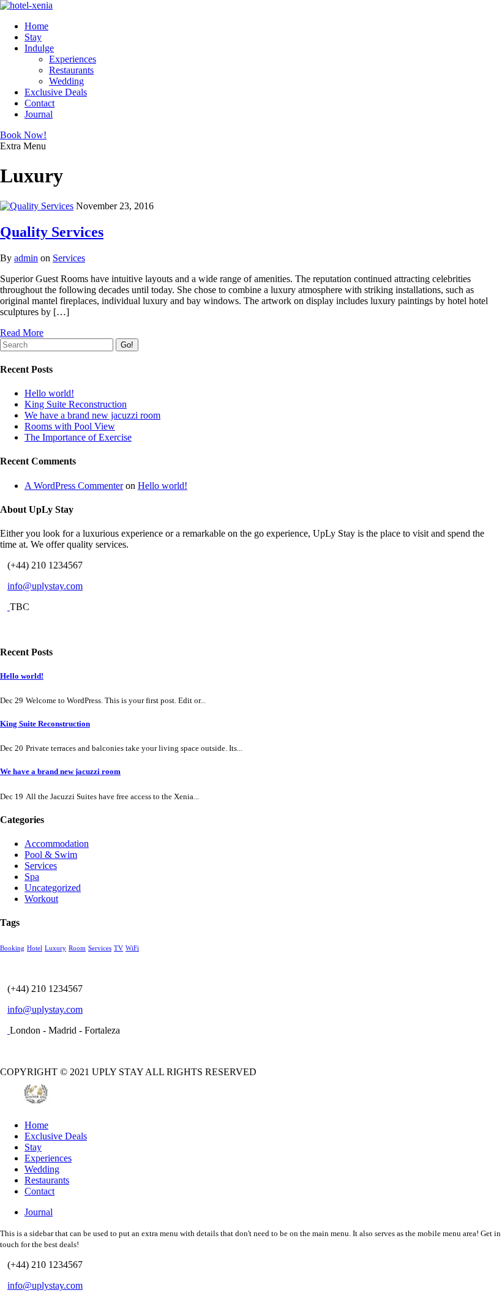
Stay (33, 37)
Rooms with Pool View (69, 426)
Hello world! (49, 393)
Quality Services (51, 232)
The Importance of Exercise (78, 437)
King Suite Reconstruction (75, 404)
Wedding (66, 81)
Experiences (72, 59)
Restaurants (71, 70)
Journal (38, 114)
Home (36, 26)
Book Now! (23, 135)
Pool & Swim (50, 854)
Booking (12, 948)
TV (118, 948)
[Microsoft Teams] (3, 627)
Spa (31, 876)
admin (26, 258)
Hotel (34, 948)
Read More (21, 332)
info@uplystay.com (45, 586)
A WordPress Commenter (73, 485)
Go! (127, 344)
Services (69, 258)
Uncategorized (52, 887)
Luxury (55, 948)
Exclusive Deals (55, 92)
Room (77, 948)
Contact (39, 103)
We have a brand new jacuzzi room (92, 415)
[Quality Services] (36, 206)
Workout (41, 898)
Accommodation (56, 843)
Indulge (39, 48)
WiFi (132, 948)
